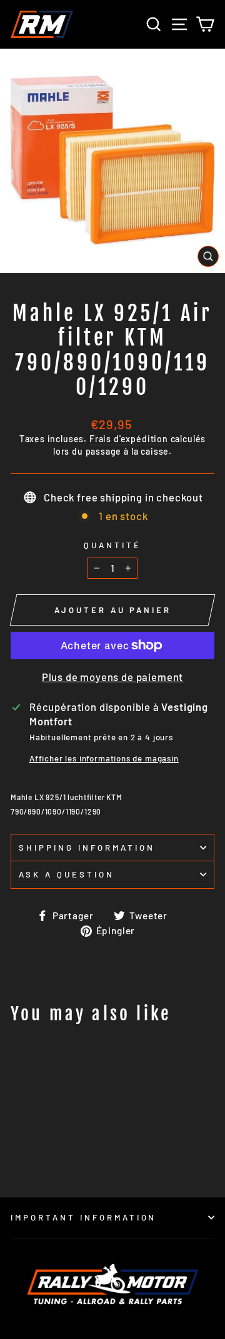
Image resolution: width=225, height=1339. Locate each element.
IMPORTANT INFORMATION (83, 1217)
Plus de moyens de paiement (113, 676)
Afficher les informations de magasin (104, 758)
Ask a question (66, 874)
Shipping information (87, 848)
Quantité (112, 545)
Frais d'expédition (128, 438)
